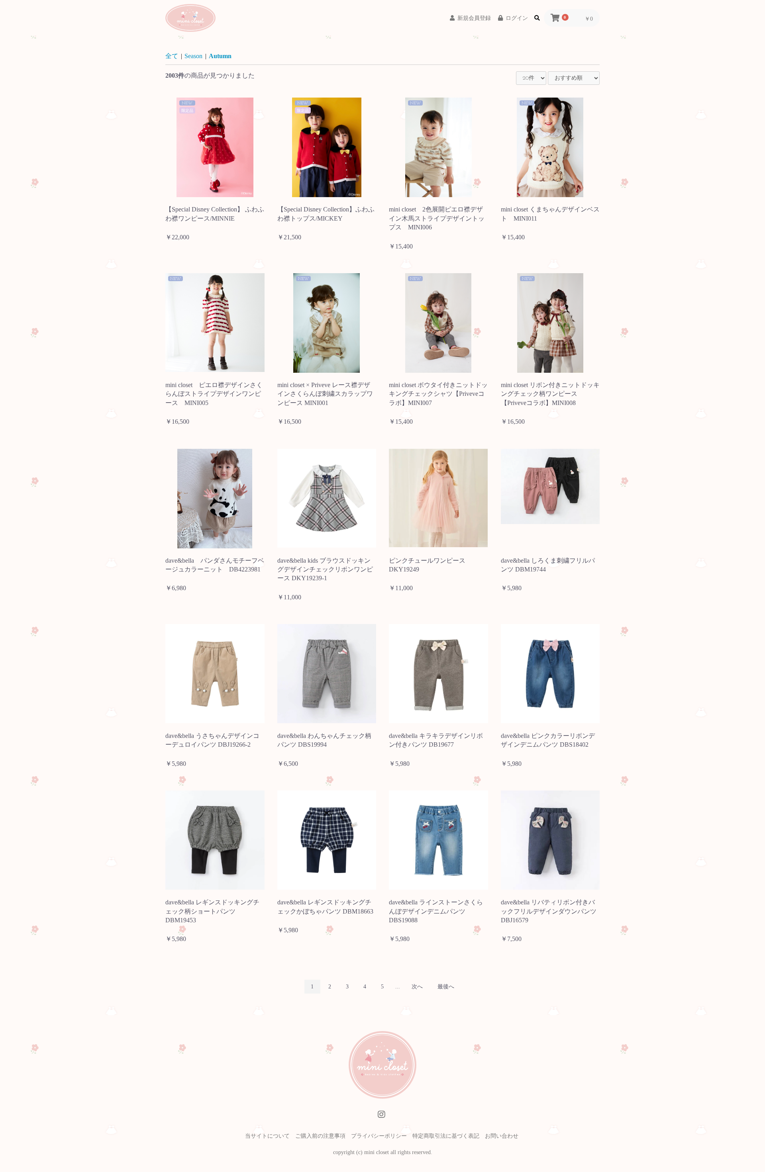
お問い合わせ (501, 1136)
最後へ (445, 987)
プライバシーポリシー (379, 1136)
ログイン (517, 18)
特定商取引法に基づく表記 (445, 1136)
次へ (417, 987)
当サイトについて (267, 1136)
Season (193, 56)
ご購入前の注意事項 (320, 1136)
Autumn (220, 56)
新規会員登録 (474, 18)
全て (171, 56)
